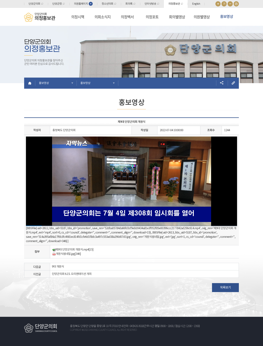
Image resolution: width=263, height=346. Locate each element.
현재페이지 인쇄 (236, 3)
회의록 (128, 3)
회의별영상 (177, 17)
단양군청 (57, 3)
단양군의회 (34, 3)
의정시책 (77, 17)
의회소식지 (102, 17)
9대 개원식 (58, 266)
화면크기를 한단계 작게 (230, 3)
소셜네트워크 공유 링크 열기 (221, 83)
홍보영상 (226, 17)
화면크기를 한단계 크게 (218, 3)
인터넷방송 (150, 3)
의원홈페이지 (81, 3)
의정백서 (127, 17)
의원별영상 (202, 17)
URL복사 (233, 83)
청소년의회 (107, 3)
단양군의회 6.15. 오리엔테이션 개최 (71, 274)
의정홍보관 (174, 3)
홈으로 (29, 83)
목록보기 (225, 287)
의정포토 (152, 17)
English (196, 3)
